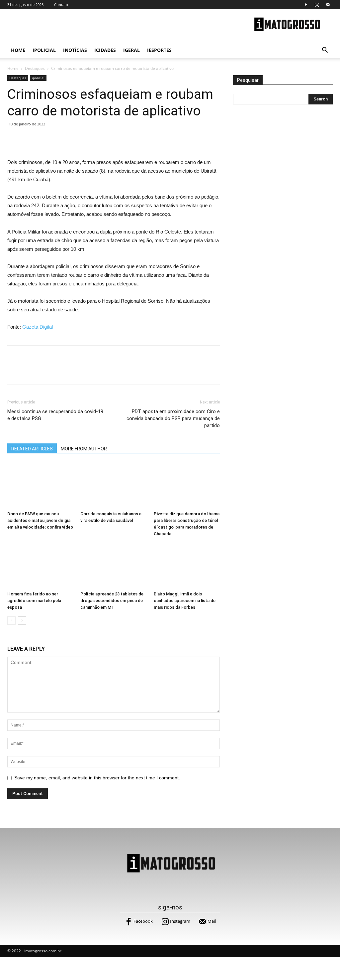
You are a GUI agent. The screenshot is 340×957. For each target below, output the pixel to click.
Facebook (143, 921)
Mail (212, 921)
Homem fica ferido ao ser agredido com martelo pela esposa (34, 600)
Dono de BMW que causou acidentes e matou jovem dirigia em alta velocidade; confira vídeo (40, 520)
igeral (131, 50)
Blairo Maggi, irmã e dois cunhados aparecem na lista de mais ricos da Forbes (184, 600)
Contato (61, 4)
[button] (325, 51)
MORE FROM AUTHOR (84, 448)
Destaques (35, 68)
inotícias (75, 50)
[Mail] (328, 4)
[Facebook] (306, 4)
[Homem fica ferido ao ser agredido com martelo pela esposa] (40, 565)
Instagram (180, 921)
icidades (105, 50)
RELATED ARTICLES (32, 448)
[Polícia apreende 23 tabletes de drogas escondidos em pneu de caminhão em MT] (113, 565)
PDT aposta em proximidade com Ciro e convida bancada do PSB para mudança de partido (173, 418)
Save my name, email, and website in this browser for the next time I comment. (97, 777)
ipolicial (44, 50)
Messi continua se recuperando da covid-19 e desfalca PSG (55, 414)
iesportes (159, 50)
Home (18, 50)
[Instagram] (317, 4)
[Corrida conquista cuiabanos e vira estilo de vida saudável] (113, 485)
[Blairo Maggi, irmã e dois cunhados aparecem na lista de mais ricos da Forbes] (187, 565)
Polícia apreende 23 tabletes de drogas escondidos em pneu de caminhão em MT (111, 600)
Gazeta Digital (37, 327)
